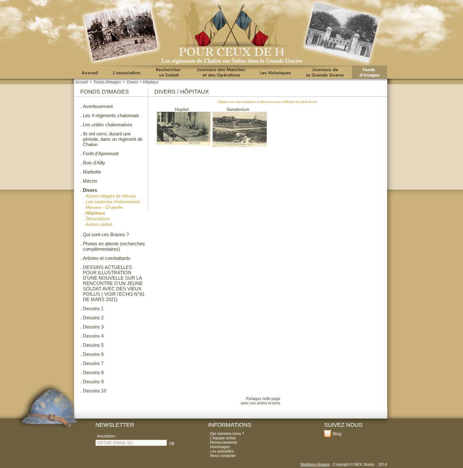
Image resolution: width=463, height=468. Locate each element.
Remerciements (223, 442)
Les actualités (222, 451)
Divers (132, 82)
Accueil (81, 82)
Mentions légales (315, 464)
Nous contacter (223, 456)
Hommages (220, 447)
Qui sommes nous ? (227, 433)
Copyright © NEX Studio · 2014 (360, 464)
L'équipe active (223, 438)
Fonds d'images (107, 82)
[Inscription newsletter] (172, 445)
